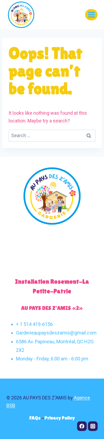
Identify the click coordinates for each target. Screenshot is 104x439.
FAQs (35, 418)
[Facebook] (82, 426)
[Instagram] (93, 426)
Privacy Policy (60, 418)
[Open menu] (91, 14)
